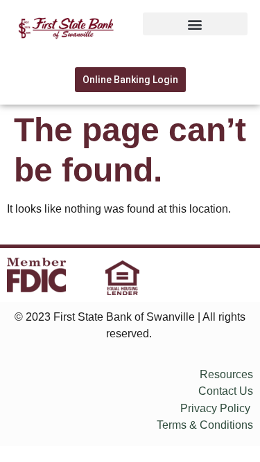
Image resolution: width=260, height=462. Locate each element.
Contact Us (225, 391)
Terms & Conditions (205, 425)
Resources (226, 374)
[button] (195, 23)
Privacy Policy (215, 408)
